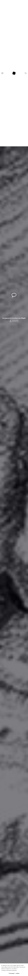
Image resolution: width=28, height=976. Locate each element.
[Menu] (2, 73)
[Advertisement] (14, 339)
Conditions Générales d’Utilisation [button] (9, 970)
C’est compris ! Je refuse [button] (14, 973)
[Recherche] (25, 73)
